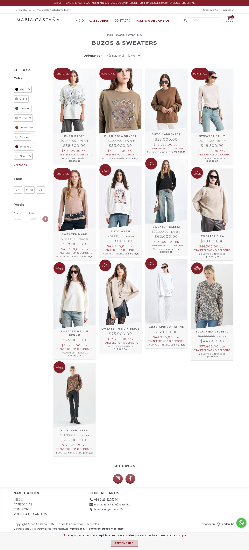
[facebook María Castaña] (130, 479)
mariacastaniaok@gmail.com (53, 9)
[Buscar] (184, 19)
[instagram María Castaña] (118, 479)
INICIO (79, 20)
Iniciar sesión (227, 9)
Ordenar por (92, 55)
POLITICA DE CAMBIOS (153, 20)
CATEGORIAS (99, 20)
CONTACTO (122, 20)
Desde (17, 213)
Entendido (124, 543)
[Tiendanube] (218, 525)
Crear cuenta (210, 9)
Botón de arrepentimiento (106, 528)
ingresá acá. (77, 528)
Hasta (31, 213)
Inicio (110, 34)
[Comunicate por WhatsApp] (241, 523)
